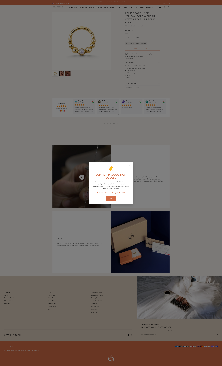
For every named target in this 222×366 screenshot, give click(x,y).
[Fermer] (129, 165)
